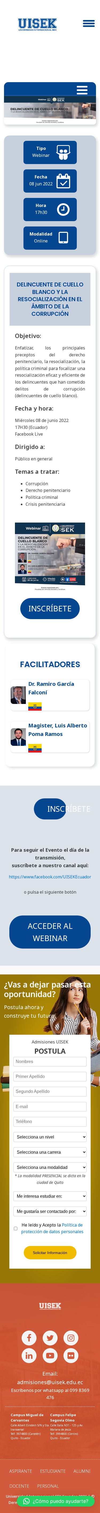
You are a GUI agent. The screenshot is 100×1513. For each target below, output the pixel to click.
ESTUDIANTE (53, 1471)
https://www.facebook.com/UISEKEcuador (50, 877)
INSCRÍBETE (50, 608)
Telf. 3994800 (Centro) (64, 1434)
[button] (56, 1501)
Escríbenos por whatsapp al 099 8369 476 (50, 1393)
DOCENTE (19, 1486)
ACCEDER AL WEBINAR (50, 932)
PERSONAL (48, 1486)
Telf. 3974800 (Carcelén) (26, 1434)
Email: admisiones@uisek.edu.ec (50, 1378)
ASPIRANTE (20, 1471)
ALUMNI (82, 1471)
